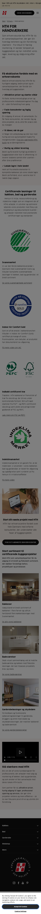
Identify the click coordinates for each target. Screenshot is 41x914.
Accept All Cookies (20, 906)
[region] (20, 903)
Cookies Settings (20, 911)
